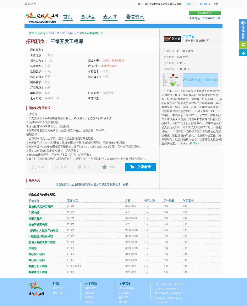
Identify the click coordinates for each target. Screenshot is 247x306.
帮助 (215, 4)
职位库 (41, 33)
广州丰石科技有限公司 (89, 33)
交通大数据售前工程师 (42, 242)
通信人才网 (30, 3)
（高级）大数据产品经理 (43, 230)
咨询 (41, 167)
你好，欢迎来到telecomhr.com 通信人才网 (160, 4)
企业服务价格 (205, 12)
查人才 (110, 16)
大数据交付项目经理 (41, 236)
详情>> (194, 143)
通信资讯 (135, 16)
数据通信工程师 (38, 272)
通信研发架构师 (38, 224)
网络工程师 (35, 218)
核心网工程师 (37, 254)
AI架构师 (34, 212)
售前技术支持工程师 (41, 206)
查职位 (88, 16)
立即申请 (144, 167)
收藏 (112, 167)
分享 (63, 167)
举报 (86, 167)
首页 (67, 16)
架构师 (33, 248)
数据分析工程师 (38, 266)
